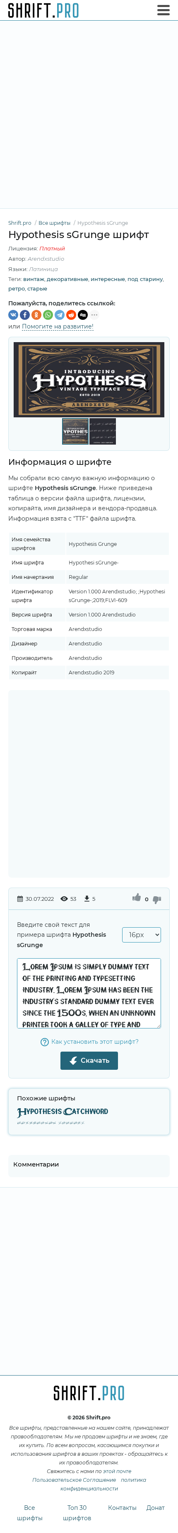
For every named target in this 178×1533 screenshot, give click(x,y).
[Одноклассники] (36, 315)
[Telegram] (60, 315)
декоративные (67, 279)
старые (37, 288)
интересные (108, 279)
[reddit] (71, 315)
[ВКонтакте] (13, 315)
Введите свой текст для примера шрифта (61, 935)
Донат (156, 1508)
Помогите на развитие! (58, 326)
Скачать (95, 1060)
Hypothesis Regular (50, 1123)
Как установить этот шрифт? (95, 1041)
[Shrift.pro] (43, 10)
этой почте (117, 1471)
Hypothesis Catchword (62, 1112)
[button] (157, 379)
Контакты (122, 1508)
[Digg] (83, 315)
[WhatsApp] (48, 315)
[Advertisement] (89, 114)
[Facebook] (25, 315)
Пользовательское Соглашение (74, 1480)
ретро (16, 288)
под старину (145, 279)
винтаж (33, 279)
